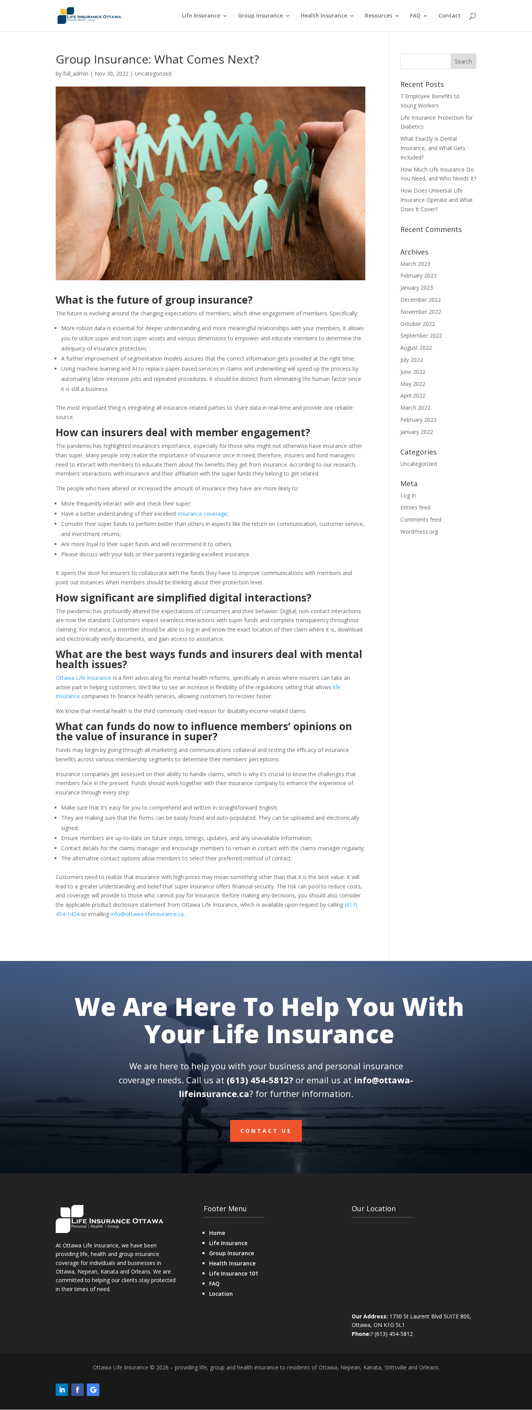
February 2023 (418, 275)
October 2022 (417, 323)
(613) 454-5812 (258, 1080)
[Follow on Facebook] (77, 1389)
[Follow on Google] (93, 1389)
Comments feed (420, 519)
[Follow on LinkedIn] (62, 1389)
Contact (450, 16)
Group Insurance (260, 16)
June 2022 (412, 371)
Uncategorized (153, 73)
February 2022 (418, 419)
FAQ (415, 16)
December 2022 (420, 299)
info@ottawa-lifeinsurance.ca (147, 914)
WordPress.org (419, 531)
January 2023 (416, 287)
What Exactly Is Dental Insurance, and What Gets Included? (432, 148)
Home (217, 1233)
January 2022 (416, 431)
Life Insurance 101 (233, 1273)
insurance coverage (202, 513)
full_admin (75, 73)
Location (221, 1293)
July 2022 (411, 359)
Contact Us (266, 1130)
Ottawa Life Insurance (83, 677)
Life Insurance (201, 16)
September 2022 (421, 335)
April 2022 (412, 395)
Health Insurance (324, 16)
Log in (408, 495)
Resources (378, 16)
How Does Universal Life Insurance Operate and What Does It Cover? (436, 200)
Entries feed (415, 507)
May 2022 (412, 383)
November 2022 (420, 311)
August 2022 (416, 347)
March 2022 (415, 407)
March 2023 (415, 263)
